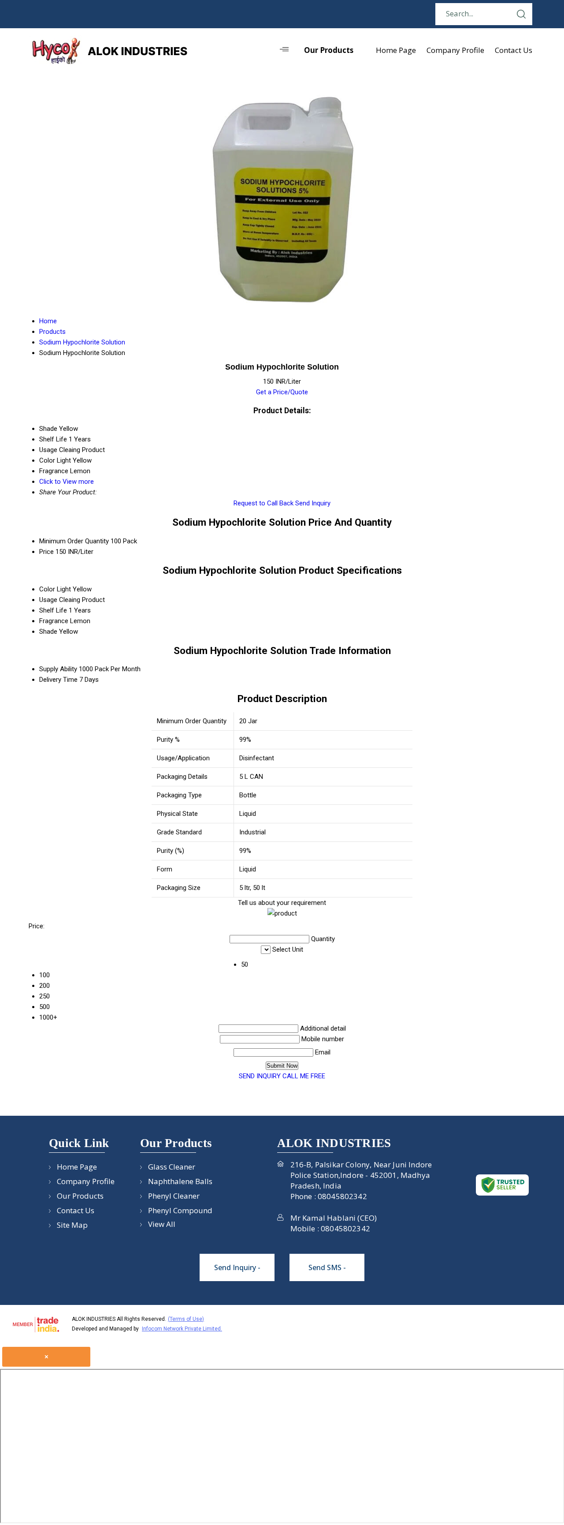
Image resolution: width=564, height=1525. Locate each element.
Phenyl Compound (180, 1210)
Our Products (328, 50)
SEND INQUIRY (260, 1076)
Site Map (72, 1225)
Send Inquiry (312, 503)
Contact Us (513, 50)
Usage (48, 600)
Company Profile (455, 50)
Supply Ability (58, 669)
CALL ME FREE (303, 1076)
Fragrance (53, 621)
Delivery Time (58, 680)
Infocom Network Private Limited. (182, 1329)
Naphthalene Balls (180, 1181)
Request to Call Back (263, 503)
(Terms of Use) (186, 1319)
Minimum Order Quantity (74, 541)
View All (161, 1224)
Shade (48, 631)
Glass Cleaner (171, 1167)
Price (46, 552)
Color (47, 589)
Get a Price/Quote (282, 392)
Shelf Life (53, 610)
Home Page (396, 50)
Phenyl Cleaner (174, 1196)
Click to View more (66, 482)
